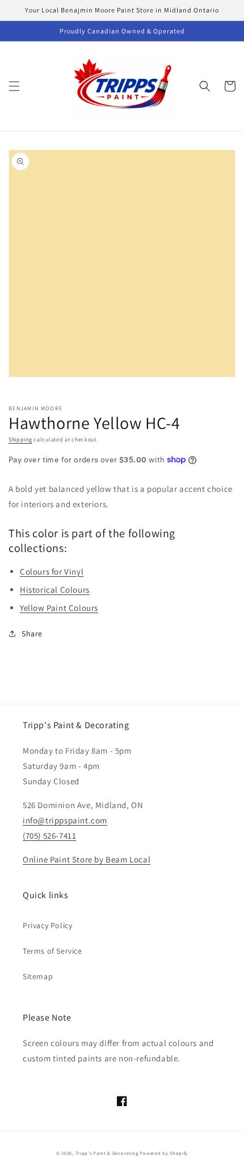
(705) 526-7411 (49, 835)
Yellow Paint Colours (59, 607)
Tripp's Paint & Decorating (106, 1153)
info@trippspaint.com (65, 820)
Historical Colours (55, 589)
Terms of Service (52, 951)
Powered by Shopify (164, 1153)
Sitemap (38, 976)
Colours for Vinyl (51, 571)
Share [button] (32, 633)
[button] (14, 86)
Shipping (20, 439)
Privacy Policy (47, 925)
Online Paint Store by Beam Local (86, 859)
